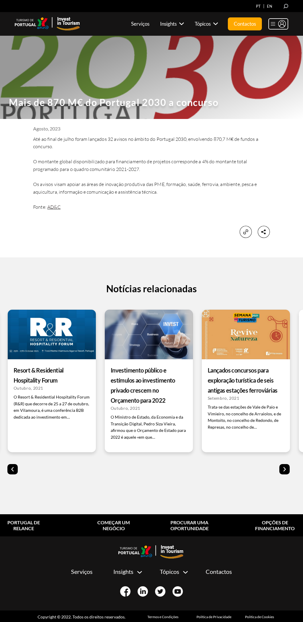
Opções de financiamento (275, 525)
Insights (123, 571)
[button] (12, 469)
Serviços (82, 571)
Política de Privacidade (213, 617)
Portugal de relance (23, 525)
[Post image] (52, 334)
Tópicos (169, 571)
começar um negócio (113, 525)
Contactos (219, 571)
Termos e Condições (162, 617)
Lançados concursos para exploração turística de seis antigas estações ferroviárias (243, 380)
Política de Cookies (259, 617)
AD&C (54, 207)
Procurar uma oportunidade (189, 525)
